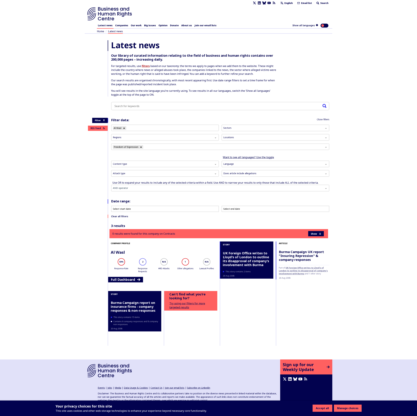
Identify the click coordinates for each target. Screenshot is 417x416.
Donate (174, 25)
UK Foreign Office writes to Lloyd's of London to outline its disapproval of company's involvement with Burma (246, 259)
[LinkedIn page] (259, 3)
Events (101, 387)
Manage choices (347, 408)
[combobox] (165, 164)
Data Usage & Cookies (136, 387)
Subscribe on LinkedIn (198, 387)
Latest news (105, 25)
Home (100, 31)
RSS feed (96, 128)
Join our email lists (205, 25)
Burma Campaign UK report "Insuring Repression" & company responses (301, 256)
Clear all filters (119, 216)
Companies (121, 25)
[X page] (254, 3)
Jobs (110, 387)
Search (324, 3)
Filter (98, 120)
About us (186, 25)
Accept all (322, 408)
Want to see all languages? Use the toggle (248, 157)
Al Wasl (118, 252)
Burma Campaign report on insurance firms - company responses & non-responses (133, 306)
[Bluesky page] (264, 3)
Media (118, 387)
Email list (306, 3)
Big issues (150, 25)
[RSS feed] (274, 3)
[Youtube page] (269, 3)
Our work (136, 25)
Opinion (162, 25)
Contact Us (156, 387)
